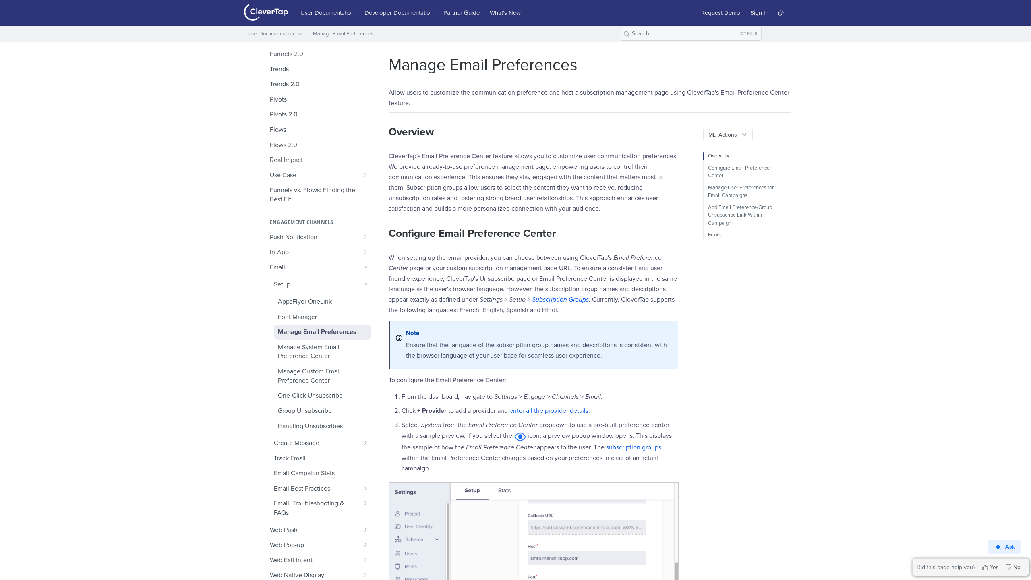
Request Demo (720, 13)
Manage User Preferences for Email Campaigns (741, 191)
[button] (520, 436)
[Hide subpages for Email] (365, 267)
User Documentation (327, 13)
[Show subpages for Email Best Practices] (365, 488)
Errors (714, 235)
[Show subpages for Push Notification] (365, 237)
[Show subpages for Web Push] (365, 529)
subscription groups (633, 447)
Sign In (759, 13)
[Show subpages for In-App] (365, 252)
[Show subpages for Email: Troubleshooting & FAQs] (365, 503)
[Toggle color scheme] (780, 12)
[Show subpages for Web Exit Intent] (365, 560)
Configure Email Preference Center (739, 172)
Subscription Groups (560, 300)
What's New (505, 13)
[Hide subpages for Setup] (365, 284)
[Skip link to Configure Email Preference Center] (383, 233)
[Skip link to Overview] (383, 132)
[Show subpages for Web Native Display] (365, 575)
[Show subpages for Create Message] (365, 442)
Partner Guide (461, 13)
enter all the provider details (548, 411)
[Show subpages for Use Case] (365, 175)
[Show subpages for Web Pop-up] (365, 544)
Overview (718, 156)
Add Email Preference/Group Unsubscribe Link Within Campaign (740, 215)
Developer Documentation (398, 13)
